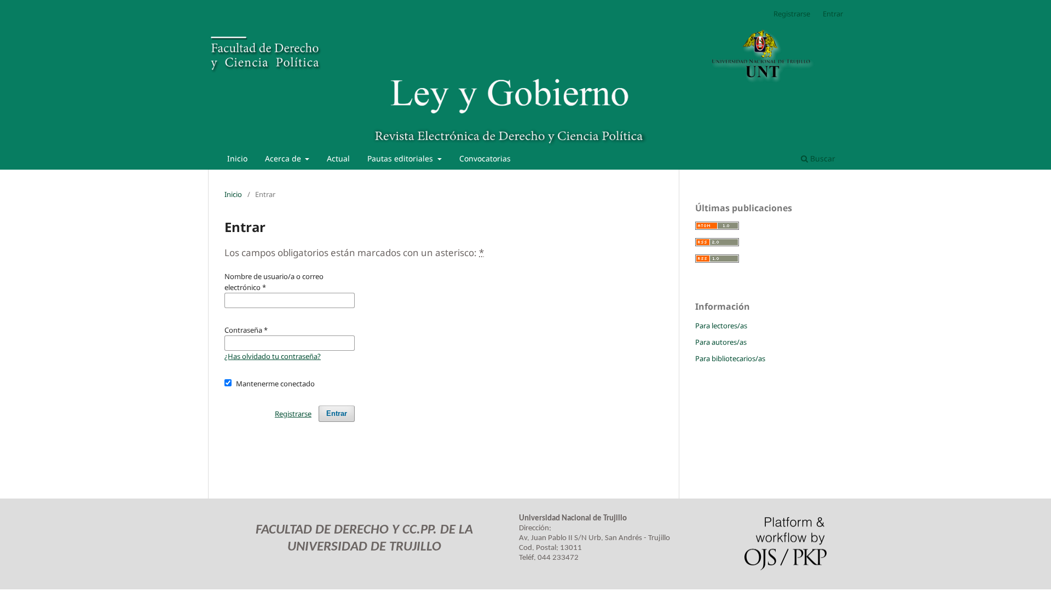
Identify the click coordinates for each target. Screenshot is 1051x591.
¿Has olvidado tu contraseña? (272, 356)
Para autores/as (721, 342)
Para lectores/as (721, 326)
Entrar (833, 14)
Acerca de (284, 158)
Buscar (821, 158)
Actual (338, 158)
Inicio (237, 158)
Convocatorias (485, 158)
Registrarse (791, 14)
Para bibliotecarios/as (730, 358)
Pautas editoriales (401, 158)
